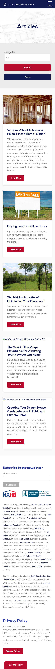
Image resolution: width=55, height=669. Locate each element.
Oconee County (33, 552)
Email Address (10, 473)
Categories (9, 52)
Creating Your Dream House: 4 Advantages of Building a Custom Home (27, 411)
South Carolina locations (41, 576)
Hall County (39, 528)
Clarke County (16, 515)
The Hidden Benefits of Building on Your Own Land (25, 299)
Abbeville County (10, 579)
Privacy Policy (13, 651)
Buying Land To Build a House (27, 226)
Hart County (25, 539)
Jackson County (26, 542)
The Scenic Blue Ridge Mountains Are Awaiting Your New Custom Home (24, 351)
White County (36, 566)
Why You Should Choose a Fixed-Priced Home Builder (26, 132)
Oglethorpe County (33, 556)
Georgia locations (38, 504)
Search (27, 67)
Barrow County (9, 511)
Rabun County (46, 559)
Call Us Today (16, 665)
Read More (15, 178)
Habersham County (11, 525)
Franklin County (33, 518)
